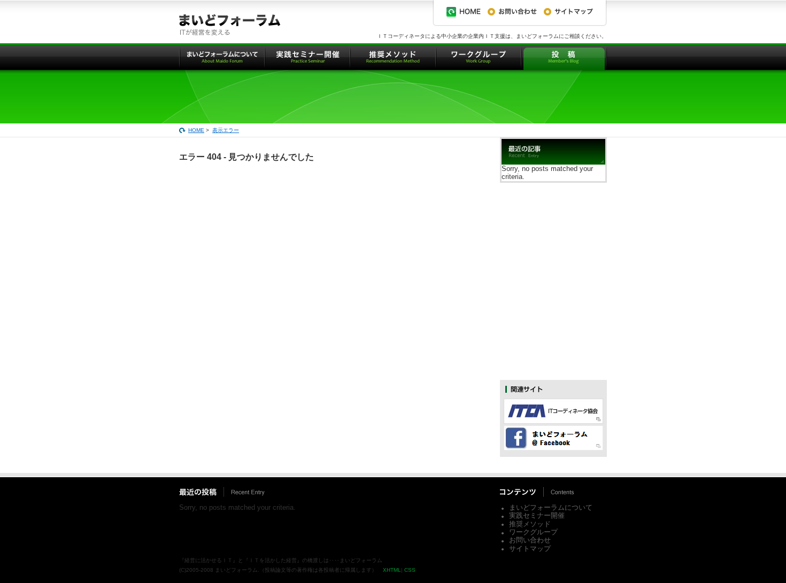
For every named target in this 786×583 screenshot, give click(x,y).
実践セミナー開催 (537, 515)
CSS (409, 570)
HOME (196, 130)
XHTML (392, 570)
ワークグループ (533, 532)
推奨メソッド (530, 524)
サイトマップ (530, 549)
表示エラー (225, 130)
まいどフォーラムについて (550, 507)
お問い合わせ (530, 540)
